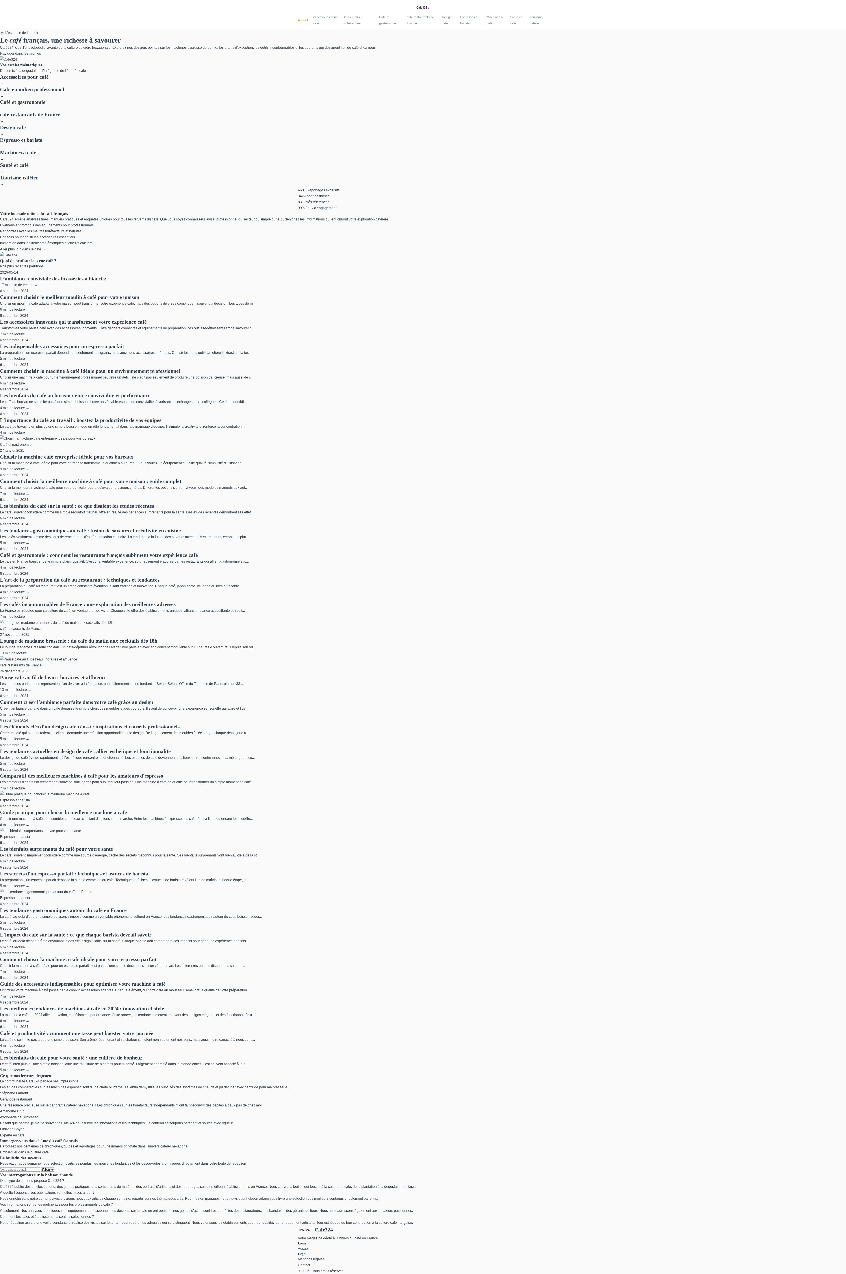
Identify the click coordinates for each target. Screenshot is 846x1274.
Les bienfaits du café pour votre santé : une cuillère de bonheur (71, 1058)
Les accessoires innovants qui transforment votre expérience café (73, 322)
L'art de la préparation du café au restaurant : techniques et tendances (80, 580)
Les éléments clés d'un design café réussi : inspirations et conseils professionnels (90, 726)
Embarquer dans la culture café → (26, 1152)
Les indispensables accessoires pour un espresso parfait (62, 346)
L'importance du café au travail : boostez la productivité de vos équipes (80, 420)
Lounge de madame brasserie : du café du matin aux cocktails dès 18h (78, 641)
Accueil (303, 20)
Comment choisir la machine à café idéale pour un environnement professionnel (90, 371)
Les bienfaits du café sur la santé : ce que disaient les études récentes (77, 506)
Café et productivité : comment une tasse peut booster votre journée (76, 1033)
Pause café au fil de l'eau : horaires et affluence (53, 677)
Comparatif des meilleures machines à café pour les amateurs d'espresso (81, 776)
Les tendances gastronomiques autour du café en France (63, 910)
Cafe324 (324, 1230)
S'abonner (47, 1169)
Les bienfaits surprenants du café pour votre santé (56, 849)
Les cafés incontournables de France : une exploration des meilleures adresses (88, 604)
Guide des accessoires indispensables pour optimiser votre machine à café (83, 984)
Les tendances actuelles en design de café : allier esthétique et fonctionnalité (85, 751)
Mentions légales (311, 1259)
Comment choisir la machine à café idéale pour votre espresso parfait (78, 959)
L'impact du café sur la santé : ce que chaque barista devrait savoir (76, 935)
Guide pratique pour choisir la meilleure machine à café (63, 812)
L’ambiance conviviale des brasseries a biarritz (53, 279)
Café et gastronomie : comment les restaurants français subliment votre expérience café (99, 555)
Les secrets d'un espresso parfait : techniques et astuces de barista (74, 874)
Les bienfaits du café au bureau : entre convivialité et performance (75, 395)
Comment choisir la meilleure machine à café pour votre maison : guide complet (90, 481)
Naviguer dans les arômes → (22, 53)
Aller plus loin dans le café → (23, 249)
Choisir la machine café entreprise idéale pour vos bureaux (66, 457)
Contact (304, 1265)
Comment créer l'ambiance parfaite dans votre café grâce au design (76, 702)
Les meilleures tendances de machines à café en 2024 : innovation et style (82, 1008)
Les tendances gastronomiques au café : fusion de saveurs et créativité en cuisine (90, 530)
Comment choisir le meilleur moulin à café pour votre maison (69, 297)
